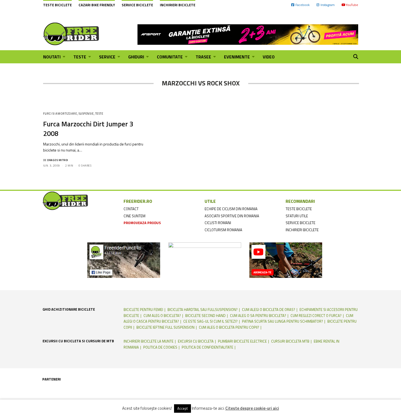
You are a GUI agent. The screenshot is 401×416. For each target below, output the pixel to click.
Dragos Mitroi (57, 160)
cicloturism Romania (223, 230)
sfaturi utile (297, 216)
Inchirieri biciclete (177, 5)
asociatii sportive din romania (232, 216)
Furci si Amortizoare (60, 113)
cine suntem (134, 216)
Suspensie (86, 113)
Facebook (302, 4)
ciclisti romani (218, 222)
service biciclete (300, 222)
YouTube (352, 4)
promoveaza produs (142, 222)
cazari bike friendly (97, 5)
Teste (99, 113)
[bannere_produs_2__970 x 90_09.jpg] (247, 34)
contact (131, 209)
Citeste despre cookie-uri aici (252, 408)
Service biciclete (137, 5)
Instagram (328, 4)
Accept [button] (182, 408)
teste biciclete (299, 209)
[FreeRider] (71, 34)
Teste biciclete (57, 5)
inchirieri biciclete (302, 230)
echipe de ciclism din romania (231, 209)
